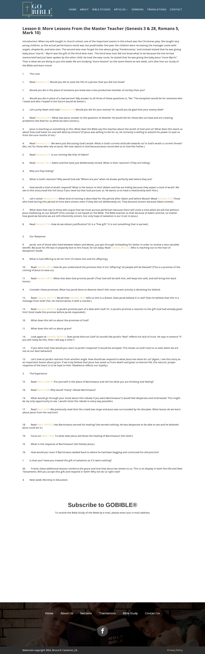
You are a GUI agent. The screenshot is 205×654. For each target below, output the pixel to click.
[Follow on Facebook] (102, 631)
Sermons (138, 9)
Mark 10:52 (48, 435)
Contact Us (152, 613)
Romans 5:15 (165, 198)
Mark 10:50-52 (45, 424)
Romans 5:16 (43, 224)
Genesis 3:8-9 (43, 162)
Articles (120, 9)
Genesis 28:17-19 (46, 297)
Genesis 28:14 (44, 267)
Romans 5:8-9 (43, 117)
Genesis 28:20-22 (46, 309)
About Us (67, 613)
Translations (156, 9)
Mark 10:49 (43, 409)
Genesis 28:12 (77, 297)
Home (72, 9)
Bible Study (130, 613)
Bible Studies (101, 9)
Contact (176, 9)
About (84, 9)
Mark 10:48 (43, 389)
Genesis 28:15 (44, 278)
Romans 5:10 (67, 109)
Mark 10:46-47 (45, 381)
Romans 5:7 (42, 82)
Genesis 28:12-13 (120, 247)
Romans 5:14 (43, 154)
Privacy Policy (175, 650)
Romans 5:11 (43, 143)
